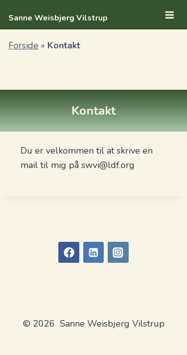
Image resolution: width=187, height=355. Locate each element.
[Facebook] (68, 252)
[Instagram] (118, 252)
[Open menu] (169, 14)
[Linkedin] (93, 252)
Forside (23, 45)
